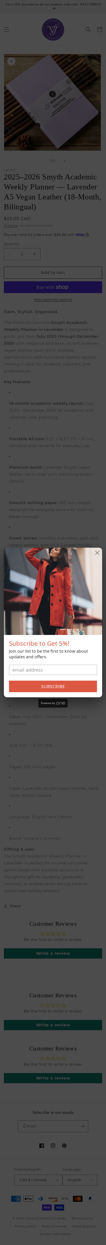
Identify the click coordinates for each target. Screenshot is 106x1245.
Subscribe (53, 686)
